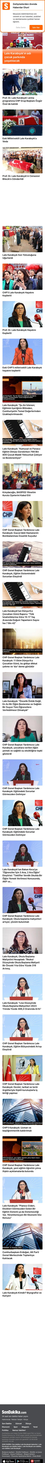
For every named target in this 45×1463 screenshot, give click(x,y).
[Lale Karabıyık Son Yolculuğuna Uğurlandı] (22, 239)
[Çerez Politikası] (16, 1454)
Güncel (19, 1423)
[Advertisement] (23, 202)
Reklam (14, 1419)
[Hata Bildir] (37, 1456)
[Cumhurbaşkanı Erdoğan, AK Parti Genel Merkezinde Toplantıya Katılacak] (22, 1237)
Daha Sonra (21, 27)
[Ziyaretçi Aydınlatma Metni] (21, 1456)
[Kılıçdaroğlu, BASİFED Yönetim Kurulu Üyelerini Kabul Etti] (22, 477)
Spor (16, 1427)
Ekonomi (6, 1427)
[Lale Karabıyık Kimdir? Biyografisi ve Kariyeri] (22, 1277)
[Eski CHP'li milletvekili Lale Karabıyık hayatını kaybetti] (22, 352)
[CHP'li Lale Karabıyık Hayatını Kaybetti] (22, 277)
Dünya (28, 1423)
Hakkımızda (6, 1419)
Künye (26, 1419)
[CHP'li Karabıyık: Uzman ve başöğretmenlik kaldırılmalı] (22, 1112)
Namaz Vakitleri (19, 1430)
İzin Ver (36, 27)
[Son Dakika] (22, 1412)
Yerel (35, 1427)
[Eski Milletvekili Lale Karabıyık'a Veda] (22, 123)
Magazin (25, 1427)
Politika (5, 1430)
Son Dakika (7, 1423)
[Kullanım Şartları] (8, 1452)
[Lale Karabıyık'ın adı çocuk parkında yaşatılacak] (22, 41)
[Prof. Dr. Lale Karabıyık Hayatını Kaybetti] (22, 315)
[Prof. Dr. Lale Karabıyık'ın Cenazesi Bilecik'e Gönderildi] (22, 161)
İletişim (20, 1419)
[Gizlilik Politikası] (22, 1452)
